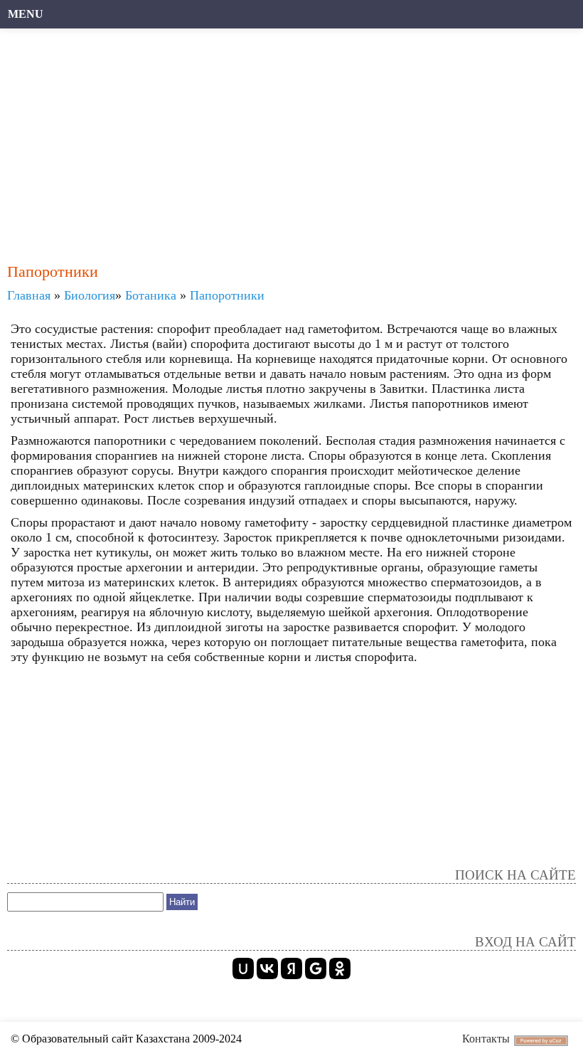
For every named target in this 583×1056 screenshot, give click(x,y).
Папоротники (227, 295)
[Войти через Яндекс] (291, 968)
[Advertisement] (291, 138)
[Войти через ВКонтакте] (267, 968)
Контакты (486, 1039)
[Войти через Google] (315, 968)
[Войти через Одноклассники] (340, 968)
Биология (89, 295)
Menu (25, 14)
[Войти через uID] (243, 968)
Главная (28, 295)
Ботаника (150, 295)
